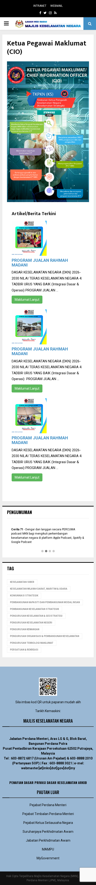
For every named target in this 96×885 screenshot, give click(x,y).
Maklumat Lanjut (27, 299)
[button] (42, 551)
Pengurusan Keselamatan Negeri (31, 622)
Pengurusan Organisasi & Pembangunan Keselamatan (44, 636)
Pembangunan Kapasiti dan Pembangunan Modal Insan (45, 602)
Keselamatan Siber (22, 582)
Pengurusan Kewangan (24, 629)
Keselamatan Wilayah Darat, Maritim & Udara (38, 589)
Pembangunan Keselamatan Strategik (34, 609)
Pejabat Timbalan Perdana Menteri (48, 814)
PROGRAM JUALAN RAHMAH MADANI (40, 262)
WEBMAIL (56, 5)
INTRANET (39, 5)
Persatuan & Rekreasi (24, 649)
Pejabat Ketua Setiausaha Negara (48, 823)
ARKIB (82, 782)
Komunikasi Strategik (24, 595)
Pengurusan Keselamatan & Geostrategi (36, 616)
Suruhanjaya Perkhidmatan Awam (48, 831)
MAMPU (48, 849)
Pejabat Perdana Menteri (48, 805)
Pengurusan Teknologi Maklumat (31, 643)
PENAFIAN (16, 782)
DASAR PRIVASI (35, 782)
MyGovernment (48, 858)
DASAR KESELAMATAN (62, 782)
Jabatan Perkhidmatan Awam (48, 840)
